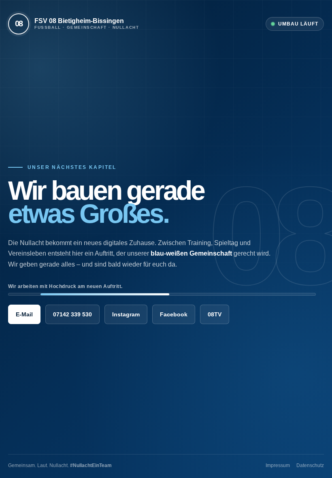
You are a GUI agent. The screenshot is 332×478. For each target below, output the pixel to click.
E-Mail (24, 314)
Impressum (278, 465)
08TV (214, 314)
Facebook (173, 314)
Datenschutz (310, 465)
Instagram (126, 314)
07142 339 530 (72, 314)
